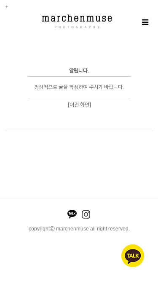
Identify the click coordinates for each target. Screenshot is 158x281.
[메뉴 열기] (145, 22)
